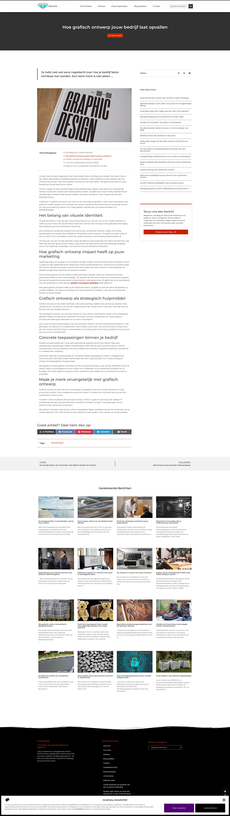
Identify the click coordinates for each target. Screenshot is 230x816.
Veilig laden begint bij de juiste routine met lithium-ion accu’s (164, 142)
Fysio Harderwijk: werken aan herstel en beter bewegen (164, 98)
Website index (109, 780)
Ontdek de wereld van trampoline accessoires (53, 677)
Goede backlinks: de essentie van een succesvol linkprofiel (116, 786)
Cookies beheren (210, 808)
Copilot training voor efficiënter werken (157, 170)
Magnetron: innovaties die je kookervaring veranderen (168, 522)
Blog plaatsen (140, 6)
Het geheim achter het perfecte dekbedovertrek (52, 625)
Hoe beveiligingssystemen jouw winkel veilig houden (134, 677)
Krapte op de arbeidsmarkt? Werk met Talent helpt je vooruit (173, 573)
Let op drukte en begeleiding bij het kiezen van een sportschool (163, 150)
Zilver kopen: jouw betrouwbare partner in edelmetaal (95, 677)
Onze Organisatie (119, 6)
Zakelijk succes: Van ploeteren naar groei (157, 135)
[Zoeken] (191, 6)
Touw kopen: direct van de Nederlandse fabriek (95, 522)
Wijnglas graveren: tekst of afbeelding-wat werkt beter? (164, 188)
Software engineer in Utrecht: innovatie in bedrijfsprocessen (95, 573)
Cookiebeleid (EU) (110, 767)
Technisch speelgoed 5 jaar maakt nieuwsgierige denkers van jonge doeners (93, 626)
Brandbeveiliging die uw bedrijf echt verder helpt (162, 117)
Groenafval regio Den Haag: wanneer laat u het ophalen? (164, 111)
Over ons (106, 746)
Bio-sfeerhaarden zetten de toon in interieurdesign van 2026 (164, 129)
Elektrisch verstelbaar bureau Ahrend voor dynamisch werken (163, 176)
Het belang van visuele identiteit (78, 152)
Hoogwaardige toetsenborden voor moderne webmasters (165, 156)
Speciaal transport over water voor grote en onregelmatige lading (165, 104)
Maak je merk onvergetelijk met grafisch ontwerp (86, 166)
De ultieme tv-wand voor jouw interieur (134, 573)
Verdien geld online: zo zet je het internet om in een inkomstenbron (117, 792)
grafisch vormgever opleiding (84, 283)
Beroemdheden (109, 772)
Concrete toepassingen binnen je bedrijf (82, 162)
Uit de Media (108, 776)
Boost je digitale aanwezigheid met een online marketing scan (165, 163)
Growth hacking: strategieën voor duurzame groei (162, 183)
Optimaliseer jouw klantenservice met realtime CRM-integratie (55, 573)
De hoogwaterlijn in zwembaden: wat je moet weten (56, 522)
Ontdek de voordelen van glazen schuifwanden (160, 122)
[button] (224, 800)
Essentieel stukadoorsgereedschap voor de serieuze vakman (134, 625)
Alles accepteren (179, 808)
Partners (101, 6)
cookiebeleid (78, 809)
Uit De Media (86, 6)
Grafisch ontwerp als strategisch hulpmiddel (83, 159)
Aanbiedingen (115, 35)
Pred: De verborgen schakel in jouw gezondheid (132, 522)
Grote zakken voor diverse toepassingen (173, 676)
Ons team (107, 750)
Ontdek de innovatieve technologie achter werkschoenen (171, 625)
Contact (156, 6)
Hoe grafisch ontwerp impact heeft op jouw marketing (88, 156)
